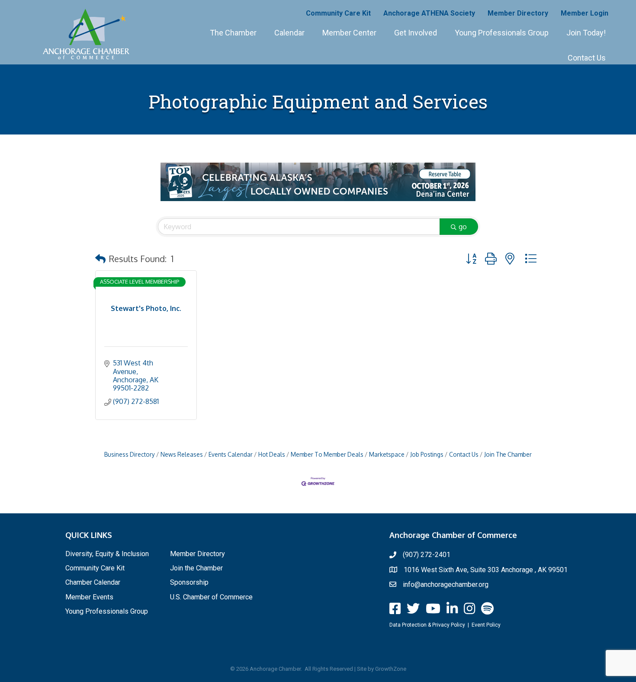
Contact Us (587, 57)
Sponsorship (189, 582)
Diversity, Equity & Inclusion (107, 554)
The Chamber (233, 32)
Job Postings (426, 454)
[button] (100, 258)
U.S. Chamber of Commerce (211, 597)
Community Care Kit (338, 13)
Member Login (584, 13)
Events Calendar (231, 454)
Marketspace (387, 454)
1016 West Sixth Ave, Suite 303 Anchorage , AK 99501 (486, 570)
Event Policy (486, 625)
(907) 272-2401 (426, 555)
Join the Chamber (196, 568)
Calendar (289, 32)
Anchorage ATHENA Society (429, 13)
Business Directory (129, 454)
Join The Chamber (508, 454)
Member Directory (518, 13)
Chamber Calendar (92, 582)
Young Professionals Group (502, 32)
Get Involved (415, 32)
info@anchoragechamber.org (445, 584)
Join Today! (586, 32)
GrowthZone (390, 669)
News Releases (182, 454)
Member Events (89, 597)
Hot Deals (271, 454)
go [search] (463, 226)
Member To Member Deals (327, 454)
